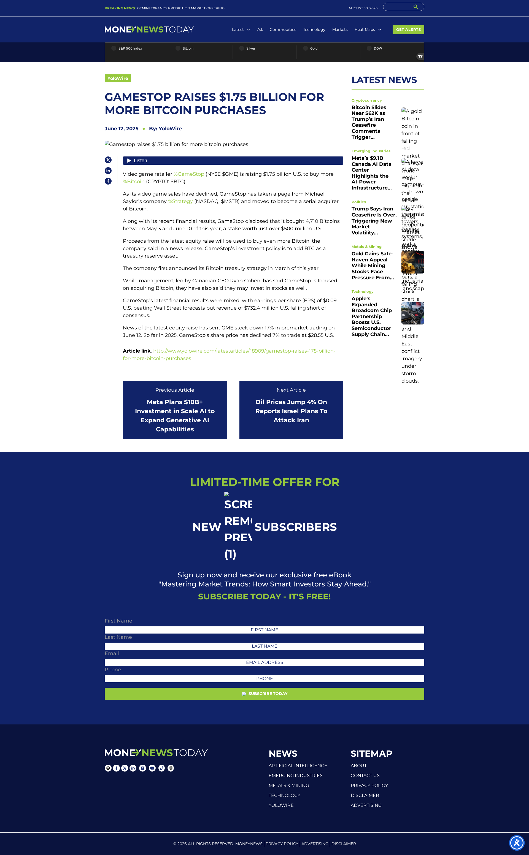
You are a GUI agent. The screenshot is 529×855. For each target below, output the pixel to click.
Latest (238, 29)
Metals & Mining (367, 246)
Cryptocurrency (367, 100)
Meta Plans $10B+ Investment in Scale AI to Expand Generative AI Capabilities (175, 415)
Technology (314, 29)
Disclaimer (365, 795)
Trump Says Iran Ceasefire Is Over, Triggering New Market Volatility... (374, 221)
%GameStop (189, 174)
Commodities (283, 29)
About (359, 766)
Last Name (118, 637)
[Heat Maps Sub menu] (380, 29)
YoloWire (117, 78)
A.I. (260, 29)
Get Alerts (408, 29)
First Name (118, 621)
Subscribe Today (267, 693)
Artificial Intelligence (298, 765)
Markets (340, 29)
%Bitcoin (134, 181)
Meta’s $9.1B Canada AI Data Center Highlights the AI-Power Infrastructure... (372, 173)
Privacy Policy (369, 785)
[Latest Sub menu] (248, 29)
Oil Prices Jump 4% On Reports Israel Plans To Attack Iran (291, 411)
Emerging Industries (371, 150)
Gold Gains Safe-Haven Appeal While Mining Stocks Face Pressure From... (373, 265)
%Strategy (180, 201)
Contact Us (365, 775)
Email (112, 653)
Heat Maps (365, 29)
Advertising (366, 805)
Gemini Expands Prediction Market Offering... (182, 8)
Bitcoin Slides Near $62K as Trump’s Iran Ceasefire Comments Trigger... (369, 122)
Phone (113, 670)
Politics (359, 201)
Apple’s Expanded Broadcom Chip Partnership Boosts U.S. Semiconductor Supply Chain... (372, 316)
